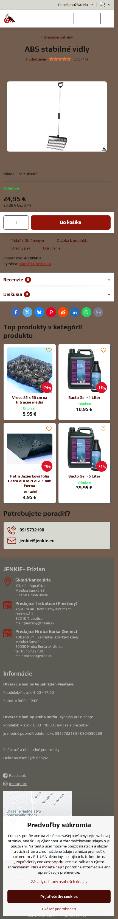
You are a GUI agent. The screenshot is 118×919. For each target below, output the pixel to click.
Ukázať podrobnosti (59, 909)
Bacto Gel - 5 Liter (84, 476)
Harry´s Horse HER (35, 264)
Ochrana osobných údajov (25, 758)
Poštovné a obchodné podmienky (31, 749)
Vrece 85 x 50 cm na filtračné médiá (29, 400)
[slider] (60, 59)
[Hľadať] (80, 18)
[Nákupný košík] (93, 18)
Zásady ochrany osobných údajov (59, 881)
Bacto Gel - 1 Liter (84, 397)
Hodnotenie (36, 59)
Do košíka (70, 222)
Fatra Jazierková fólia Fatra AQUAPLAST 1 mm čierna (29, 481)
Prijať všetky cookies (59, 896)
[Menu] (107, 18)
